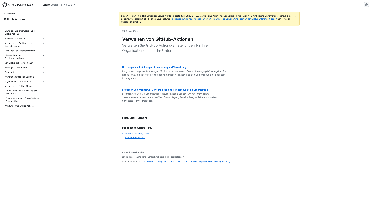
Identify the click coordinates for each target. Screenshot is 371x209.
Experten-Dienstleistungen (211, 161)
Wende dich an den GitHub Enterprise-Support (255, 19)
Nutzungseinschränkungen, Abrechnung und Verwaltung (154, 67)
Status (185, 161)
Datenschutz (174, 161)
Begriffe (162, 161)
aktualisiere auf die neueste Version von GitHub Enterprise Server (201, 19)
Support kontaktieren (135, 137)
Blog (228, 161)
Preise (194, 161)
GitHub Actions (15, 19)
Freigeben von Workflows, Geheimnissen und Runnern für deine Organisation (165, 89)
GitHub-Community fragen (137, 133)
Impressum (149, 161)
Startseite (11, 13)
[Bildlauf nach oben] (365, 203)
